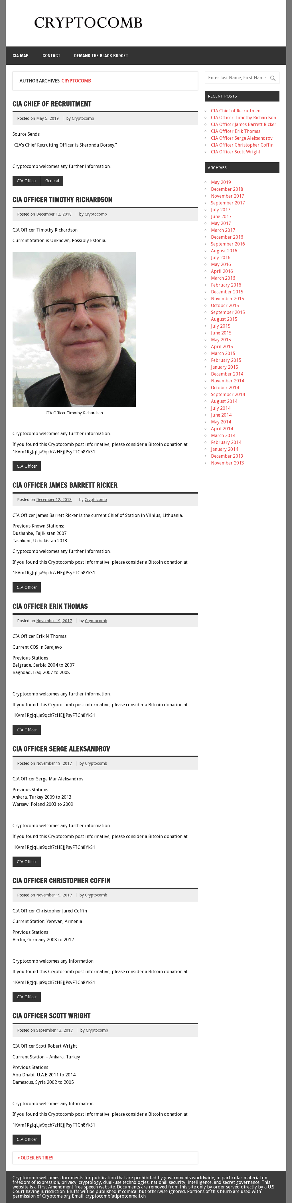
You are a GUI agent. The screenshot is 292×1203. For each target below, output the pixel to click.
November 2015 (227, 298)
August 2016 (224, 250)
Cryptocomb (83, 118)
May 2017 (221, 223)
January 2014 (224, 449)
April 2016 (222, 271)
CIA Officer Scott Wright (51, 1016)
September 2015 (228, 312)
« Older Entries (35, 1158)
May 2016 (221, 264)
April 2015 (222, 346)
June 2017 (221, 216)
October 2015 (225, 305)
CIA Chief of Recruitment (52, 104)
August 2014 (224, 401)
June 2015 (221, 333)
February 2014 (226, 442)
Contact (51, 55)
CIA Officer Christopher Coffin (62, 880)
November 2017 (227, 196)
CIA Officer (27, 180)
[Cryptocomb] (90, 30)
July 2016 (220, 257)
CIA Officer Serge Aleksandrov (61, 749)
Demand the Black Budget (101, 55)
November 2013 (227, 463)
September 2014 (228, 394)
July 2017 (220, 209)
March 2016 (223, 278)
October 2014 (225, 387)
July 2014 (220, 408)
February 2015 (226, 360)
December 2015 (227, 292)
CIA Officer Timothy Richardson (62, 199)
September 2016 (228, 244)
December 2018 (227, 189)
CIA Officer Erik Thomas (50, 606)
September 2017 (228, 203)
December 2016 (227, 237)
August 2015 (224, 319)
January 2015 (224, 367)
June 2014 (221, 415)
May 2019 (221, 182)
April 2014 (222, 428)
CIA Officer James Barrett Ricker (65, 485)
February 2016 (226, 285)
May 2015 (221, 339)
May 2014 (221, 422)
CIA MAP (21, 55)
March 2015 (223, 353)
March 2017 (223, 230)
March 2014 (223, 435)
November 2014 (227, 381)
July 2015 (220, 326)
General (52, 180)
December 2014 (227, 374)
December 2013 (227, 456)
